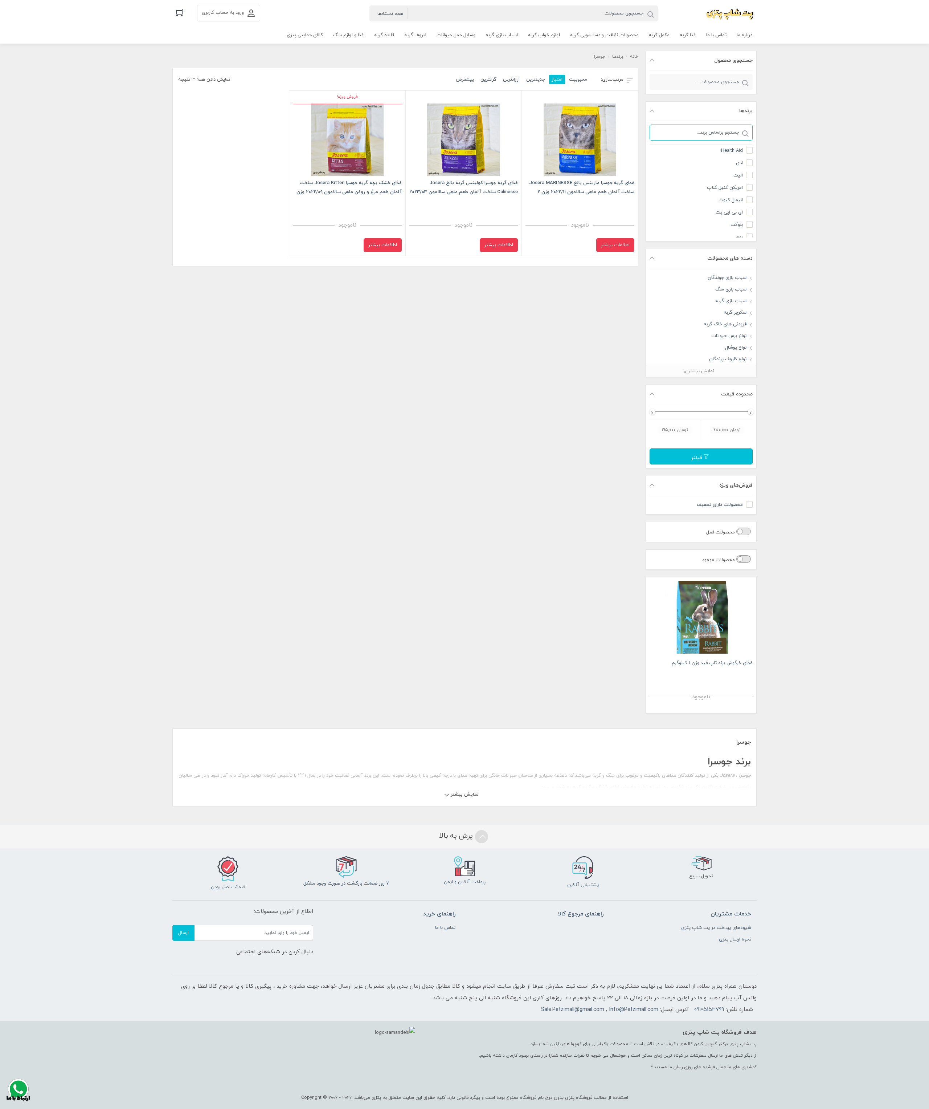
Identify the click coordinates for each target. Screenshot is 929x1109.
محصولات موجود (719, 560)
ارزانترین (511, 79)
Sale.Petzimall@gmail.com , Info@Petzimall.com (599, 1009)
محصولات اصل (721, 532)
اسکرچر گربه (736, 312)
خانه (634, 57)
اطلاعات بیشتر (615, 245)
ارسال (183, 933)
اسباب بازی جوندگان (728, 278)
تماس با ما (445, 928)
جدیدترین (535, 79)
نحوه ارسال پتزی (735, 939)
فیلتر (697, 457)
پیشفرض (465, 79)
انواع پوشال (736, 347)
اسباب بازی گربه (731, 301)
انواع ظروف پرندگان (728, 359)
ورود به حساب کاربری (223, 12)
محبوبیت (578, 79)
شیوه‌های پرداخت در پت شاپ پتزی (716, 928)
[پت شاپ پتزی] (711, 13)
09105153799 (709, 1009)
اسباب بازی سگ (731, 289)
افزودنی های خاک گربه (726, 324)
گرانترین (488, 79)
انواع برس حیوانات (729, 336)
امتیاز (557, 79)
